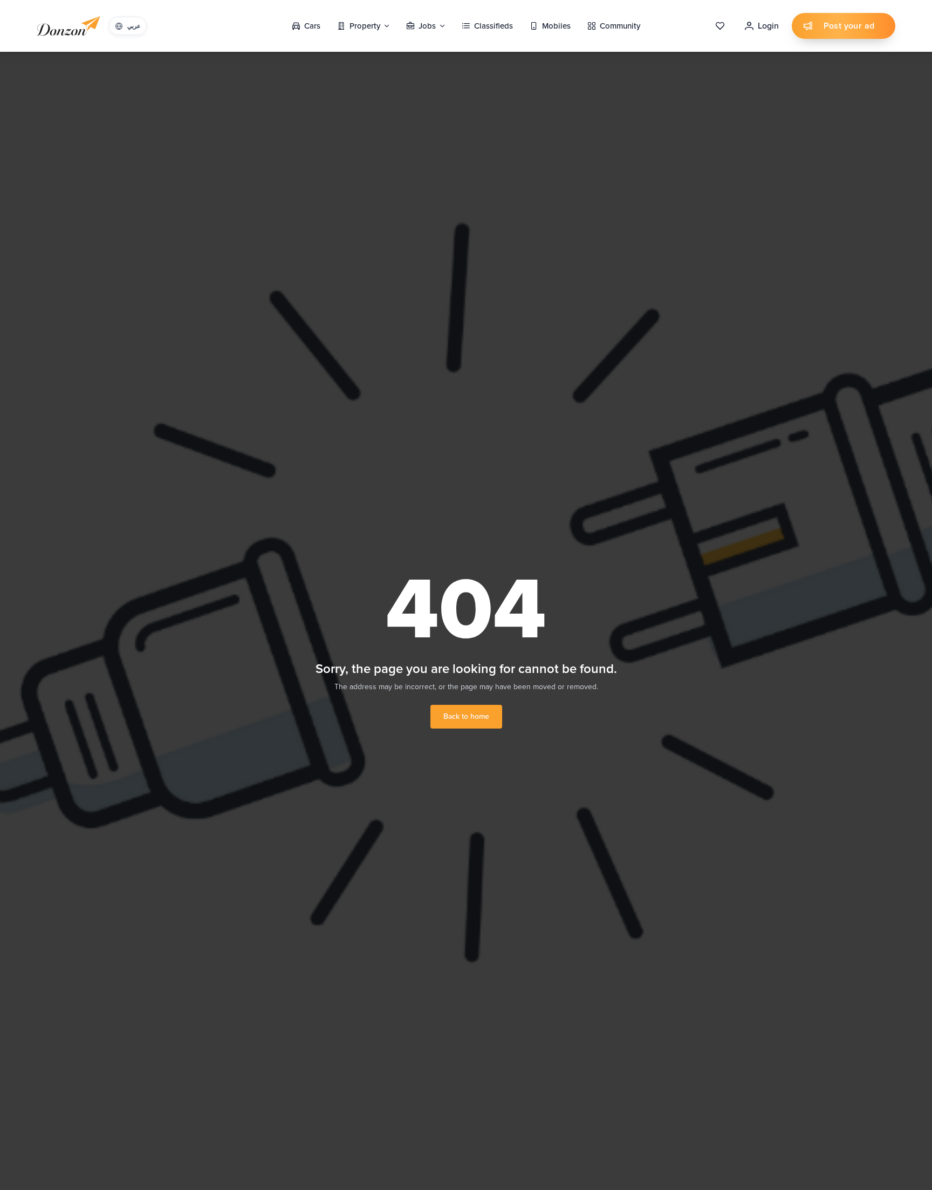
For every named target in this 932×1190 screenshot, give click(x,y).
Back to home (466, 716)
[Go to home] (68, 26)
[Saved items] (720, 26)
